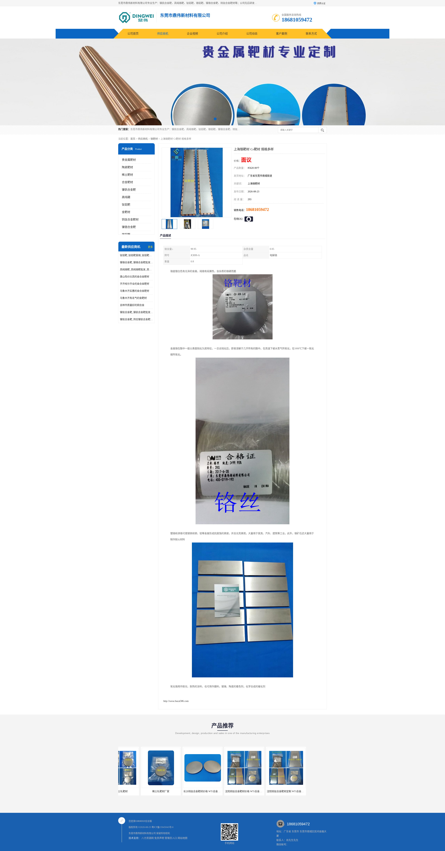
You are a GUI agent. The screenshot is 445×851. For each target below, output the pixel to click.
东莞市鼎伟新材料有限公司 (142, 833)
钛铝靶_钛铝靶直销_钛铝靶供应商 (136, 255)
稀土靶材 (127, 174)
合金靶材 (127, 182)
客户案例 (281, 33)
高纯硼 (126, 197)
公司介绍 (222, 33)
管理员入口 (171, 838)
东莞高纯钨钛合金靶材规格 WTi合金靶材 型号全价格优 (274, 791)
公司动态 (251, 33)
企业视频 (192, 33)
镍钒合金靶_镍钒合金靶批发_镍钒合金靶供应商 (136, 312)
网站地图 (182, 838)
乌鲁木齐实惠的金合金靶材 (134, 291)
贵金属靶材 (129, 159)
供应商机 (162, 33)
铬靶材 (154, 138)
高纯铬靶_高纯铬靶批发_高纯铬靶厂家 (136, 269)
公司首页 (133, 33)
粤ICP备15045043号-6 (162, 827)
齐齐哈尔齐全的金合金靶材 (134, 283)
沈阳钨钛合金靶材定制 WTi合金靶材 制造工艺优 (229, 791)
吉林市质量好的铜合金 (132, 305)
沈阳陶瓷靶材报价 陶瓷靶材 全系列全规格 (308, 791)
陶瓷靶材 (127, 167)
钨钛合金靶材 (130, 219)
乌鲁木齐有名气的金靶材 (133, 298)
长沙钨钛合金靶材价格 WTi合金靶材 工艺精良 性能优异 (149, 791)
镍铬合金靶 (129, 227)
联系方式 (311, 33)
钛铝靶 (126, 204)
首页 (132, 138)
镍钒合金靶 (129, 189)
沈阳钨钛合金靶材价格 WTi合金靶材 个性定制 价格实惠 (191, 791)
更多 (150, 247)
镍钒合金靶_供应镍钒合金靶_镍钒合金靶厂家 (136, 319)
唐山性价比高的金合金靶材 (134, 276)
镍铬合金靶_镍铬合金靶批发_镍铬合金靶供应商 (136, 262)
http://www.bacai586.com (176, 701)
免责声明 (159, 838)
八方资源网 (147, 838)
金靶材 (126, 212)
